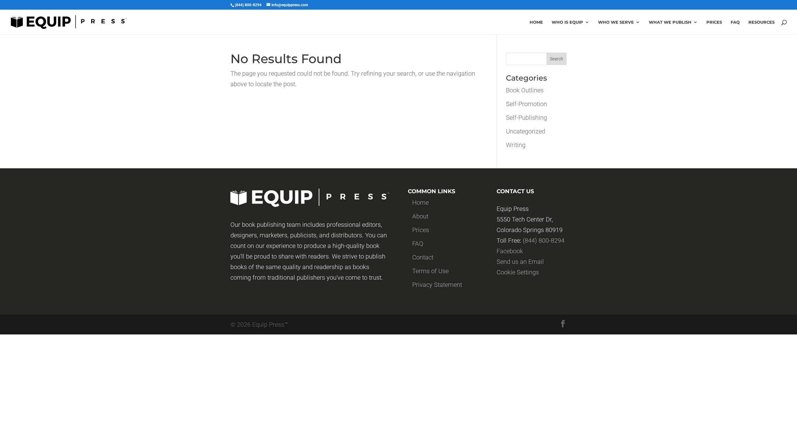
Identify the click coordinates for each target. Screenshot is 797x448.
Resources (761, 22)
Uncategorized (525, 131)
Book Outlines (525, 90)
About (420, 216)
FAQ (417, 243)
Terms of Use (430, 271)
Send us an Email (520, 261)
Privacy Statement (437, 284)
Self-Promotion (526, 104)
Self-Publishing (526, 117)
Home (536, 22)
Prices (714, 22)
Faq (735, 22)
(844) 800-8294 (543, 240)
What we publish (670, 22)
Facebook (510, 251)
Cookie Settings (518, 272)
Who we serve (616, 22)
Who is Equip (567, 22)
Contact (422, 257)
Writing (516, 145)
